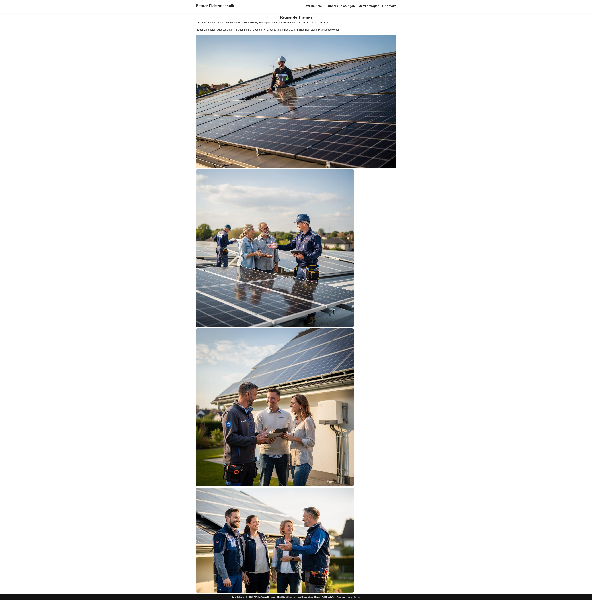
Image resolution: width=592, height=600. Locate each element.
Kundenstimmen (308, 597)
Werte (333, 597)
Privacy (317, 597)
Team (339, 597)
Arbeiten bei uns (295, 597)
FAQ (323, 597)
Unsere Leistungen (341, 6)
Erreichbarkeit (283, 597)
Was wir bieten (347, 597)
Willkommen (315, 6)
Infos (328, 597)
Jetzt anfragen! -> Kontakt (377, 6)
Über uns (357, 597)
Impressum (273, 597)
